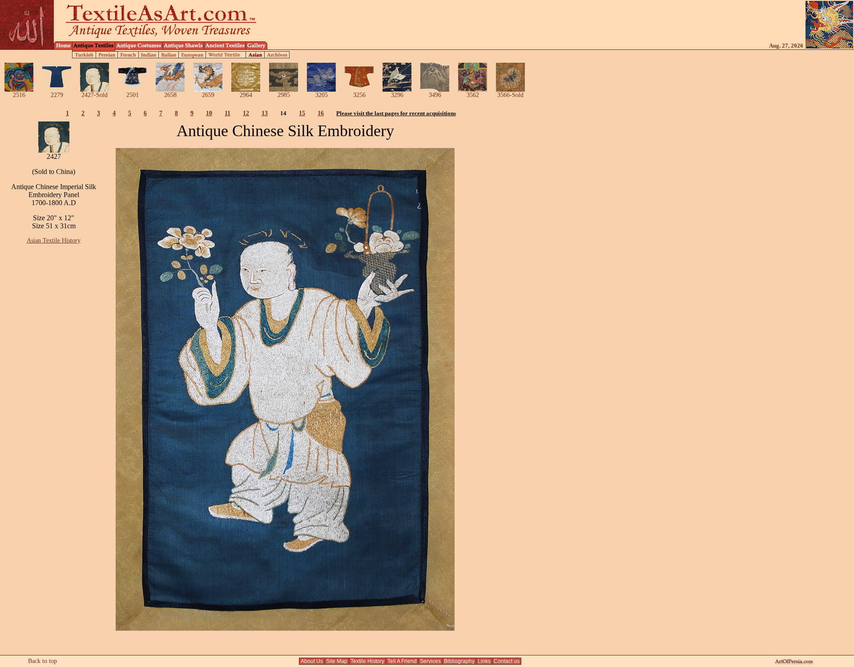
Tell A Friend (402, 661)
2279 (57, 95)
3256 (359, 95)
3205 (321, 95)
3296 (397, 95)
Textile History (367, 661)
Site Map (337, 661)
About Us (311, 661)
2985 (284, 95)
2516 (19, 95)
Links (484, 661)
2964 (246, 95)
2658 (170, 95)
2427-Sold (94, 95)
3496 (435, 95)
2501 (132, 95)
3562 (473, 95)
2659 (208, 95)
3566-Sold (510, 95)
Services (430, 661)
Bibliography (459, 661)
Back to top (42, 661)
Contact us (506, 661)
